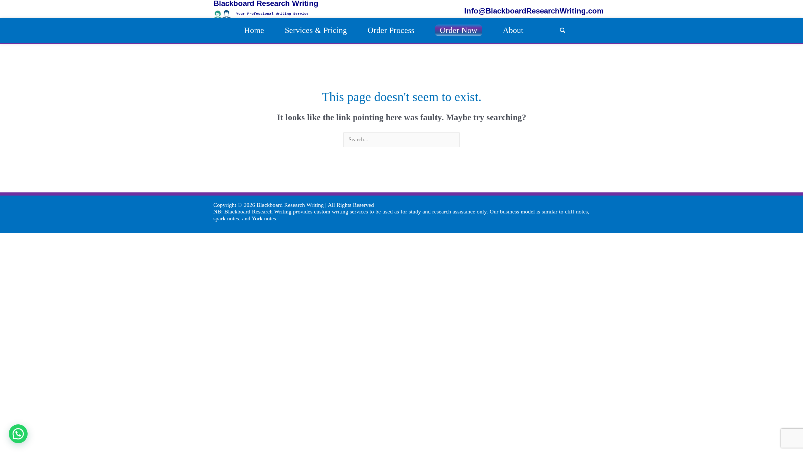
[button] (18, 433)
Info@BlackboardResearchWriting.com (534, 11)
